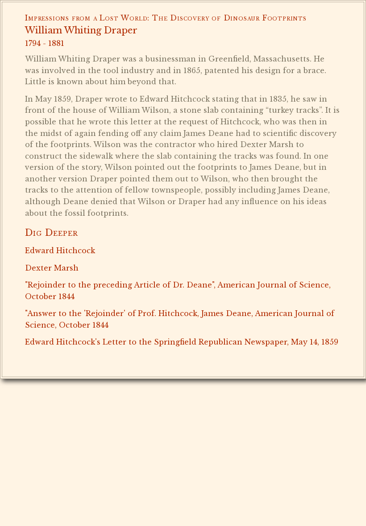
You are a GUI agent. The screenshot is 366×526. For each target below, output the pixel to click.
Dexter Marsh (52, 267)
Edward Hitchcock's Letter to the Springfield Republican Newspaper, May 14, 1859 (181, 341)
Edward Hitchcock (60, 250)
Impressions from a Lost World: (87, 17)
